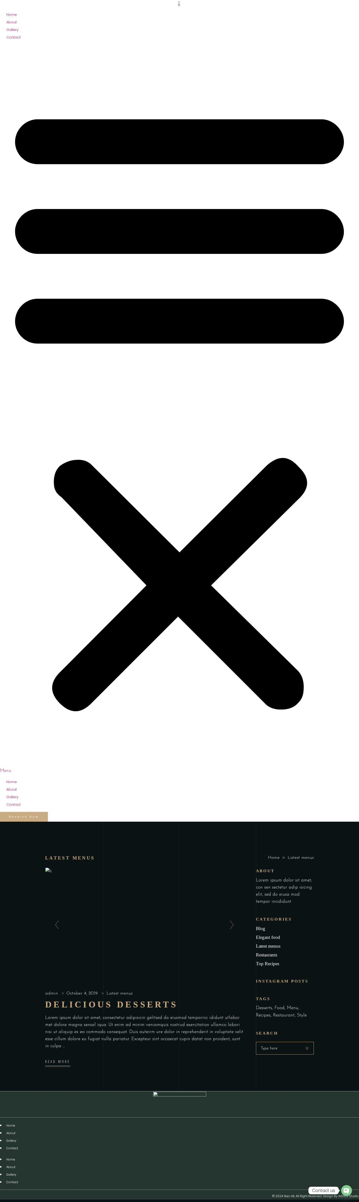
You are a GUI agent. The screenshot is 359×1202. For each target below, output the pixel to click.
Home (11, 14)
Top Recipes (267, 963)
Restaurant (284, 1015)
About (11, 22)
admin (52, 993)
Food (280, 1008)
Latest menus (119, 993)
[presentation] (56, 925)
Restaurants (266, 954)
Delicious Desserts (111, 1004)
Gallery (12, 29)
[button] (179, 409)
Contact (13, 37)
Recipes (263, 1015)
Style (302, 1015)
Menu (292, 1008)
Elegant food (268, 937)
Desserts (264, 1008)
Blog (260, 928)
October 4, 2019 (82, 993)
